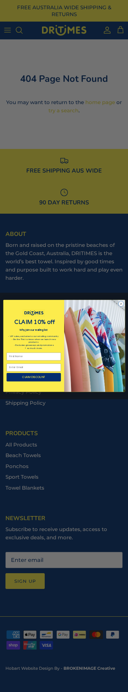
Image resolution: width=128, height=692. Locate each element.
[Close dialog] (121, 304)
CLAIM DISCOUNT (33, 377)
